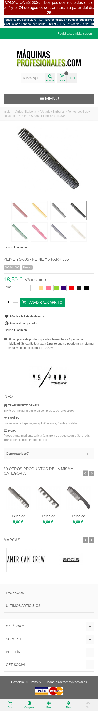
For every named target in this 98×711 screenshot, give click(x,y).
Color (7, 287)
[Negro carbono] (86, 288)
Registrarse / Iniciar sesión (75, 33)
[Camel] (41, 288)
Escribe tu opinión (15, 247)
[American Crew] (26, 560)
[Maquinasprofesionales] (49, 58)
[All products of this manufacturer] (49, 377)
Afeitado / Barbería (52, 111)
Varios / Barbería (25, 111)
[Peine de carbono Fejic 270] (48, 498)
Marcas (12, 540)
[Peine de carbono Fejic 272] (78, 498)
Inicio (7, 111)
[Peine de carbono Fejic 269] (18, 498)
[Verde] (56, 288)
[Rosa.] (48, 288)
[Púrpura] (63, 288)
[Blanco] (33, 288)
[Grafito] (79, 288)
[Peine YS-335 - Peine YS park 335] (19, 210)
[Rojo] (71, 288)
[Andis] (71, 560)
